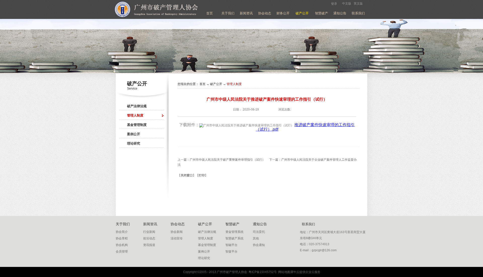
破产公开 (216, 84)
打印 (202, 175)
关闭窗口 (187, 175)
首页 (209, 13)
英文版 (358, 3)
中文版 (346, 3)
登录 (334, 4)
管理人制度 (234, 84)
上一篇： (221, 159)
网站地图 (283, 272)
